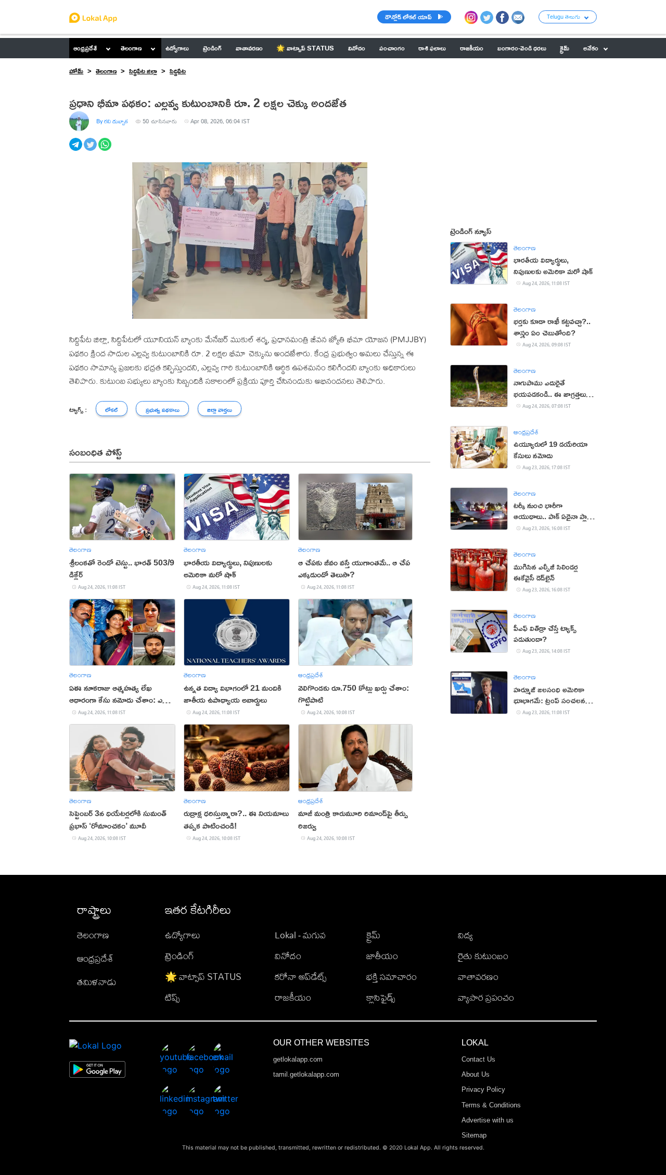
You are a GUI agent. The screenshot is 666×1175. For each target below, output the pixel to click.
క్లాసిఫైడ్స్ (380, 997)
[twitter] (91, 150)
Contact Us (478, 1059)
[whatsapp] (105, 150)
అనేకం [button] (590, 48)
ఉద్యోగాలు (182, 935)
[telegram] (76, 150)
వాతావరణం (478, 976)
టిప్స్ (172, 997)
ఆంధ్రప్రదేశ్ (85, 48)
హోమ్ (76, 71)
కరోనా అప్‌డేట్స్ (300, 976)
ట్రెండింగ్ (179, 956)
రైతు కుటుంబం (483, 956)
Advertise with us (488, 1120)
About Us (476, 1074)
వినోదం (288, 956)
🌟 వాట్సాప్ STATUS (203, 976)
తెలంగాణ (131, 48)
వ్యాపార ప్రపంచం (486, 997)
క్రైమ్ (373, 935)
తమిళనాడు (97, 982)
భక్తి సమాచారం (391, 976)
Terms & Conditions (491, 1105)
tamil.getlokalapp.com (306, 1074)
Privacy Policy (483, 1089)
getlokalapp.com (298, 1059)
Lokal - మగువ (300, 935)
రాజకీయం (293, 997)
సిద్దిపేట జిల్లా (143, 71)
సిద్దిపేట (178, 71)
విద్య (465, 935)
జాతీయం (382, 956)
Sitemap (474, 1135)
